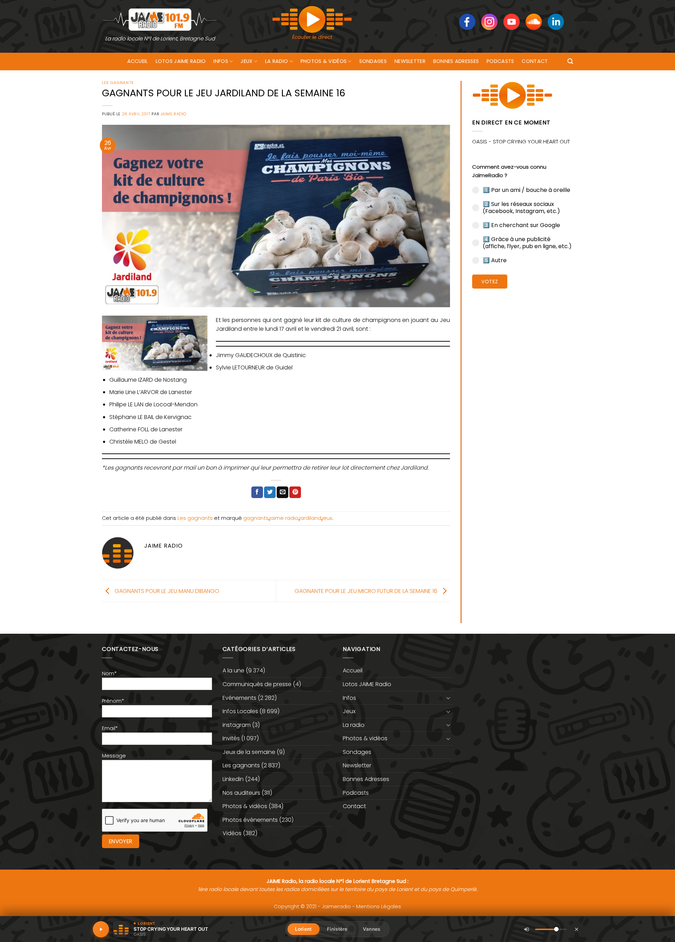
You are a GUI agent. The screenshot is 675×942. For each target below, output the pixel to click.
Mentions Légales (378, 906)
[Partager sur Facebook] (257, 492)
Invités (231, 738)
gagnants (256, 518)
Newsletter (409, 61)
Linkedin (233, 779)
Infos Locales (240, 711)
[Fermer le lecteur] (576, 929)
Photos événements (250, 820)
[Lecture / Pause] (101, 929)
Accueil (137, 61)
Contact (535, 61)
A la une (233, 670)
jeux (327, 518)
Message (114, 755)
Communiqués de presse (257, 684)
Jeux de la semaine (249, 752)
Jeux (246, 61)
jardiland (310, 518)
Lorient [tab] (303, 929)
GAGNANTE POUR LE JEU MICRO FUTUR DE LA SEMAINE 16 (367, 591)
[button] (570, 61)
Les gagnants (118, 82)
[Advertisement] (522, 402)
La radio (276, 61)
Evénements (239, 698)
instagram (237, 725)
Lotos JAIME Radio (181, 61)
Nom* (109, 673)
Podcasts (500, 61)
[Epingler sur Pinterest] (295, 492)
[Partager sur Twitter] (270, 492)
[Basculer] (448, 697)
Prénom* (113, 700)
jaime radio (283, 518)
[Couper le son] (526, 929)
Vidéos (232, 833)
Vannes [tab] (371, 929)
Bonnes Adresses (456, 61)
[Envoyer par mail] (282, 492)
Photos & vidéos (324, 61)
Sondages (373, 61)
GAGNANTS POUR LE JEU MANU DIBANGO (166, 591)
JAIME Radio (173, 114)
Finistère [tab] (337, 929)
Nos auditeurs (241, 793)
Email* (110, 728)
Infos (220, 61)
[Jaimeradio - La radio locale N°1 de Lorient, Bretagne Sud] (160, 19)
